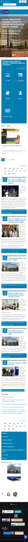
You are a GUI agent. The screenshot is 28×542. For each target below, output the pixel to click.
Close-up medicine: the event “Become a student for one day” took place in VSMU (17, 220)
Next (9, 173)
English (24, 1)
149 (9, 170)
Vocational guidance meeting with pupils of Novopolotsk (13, 404)
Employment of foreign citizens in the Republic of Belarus (14, 450)
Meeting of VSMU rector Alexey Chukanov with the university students (16, 295)
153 (24, 170)
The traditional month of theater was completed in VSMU (16, 332)
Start (5, 168)
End (13, 173)
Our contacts (5, 455)
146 (18, 168)
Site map (4, 458)
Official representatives (8, 443)
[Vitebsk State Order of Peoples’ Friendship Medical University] (9, 11)
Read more (7, 37)
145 (14, 168)
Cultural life (5, 436)
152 (20, 170)
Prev (10, 168)
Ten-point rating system (8, 446)
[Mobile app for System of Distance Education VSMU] (10, 136)
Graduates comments (7, 440)
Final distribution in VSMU (7, 397)
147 (21, 168)
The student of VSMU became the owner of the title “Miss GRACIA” (17, 181)
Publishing (5, 433)
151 (16, 170)
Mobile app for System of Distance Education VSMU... (13, 146)
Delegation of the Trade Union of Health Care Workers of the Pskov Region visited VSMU (13, 400)
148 (5, 170)
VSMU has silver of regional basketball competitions (13, 407)
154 (5, 173)
